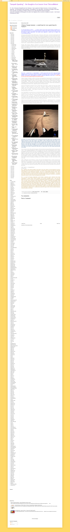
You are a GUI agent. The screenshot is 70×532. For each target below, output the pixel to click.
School (12, 412)
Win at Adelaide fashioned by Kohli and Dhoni (14, 94)
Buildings (12, 218)
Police (12, 393)
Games (12, 292)
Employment (12, 266)
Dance (12, 249)
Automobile (12, 200)
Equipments (12, 268)
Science (12, 413)
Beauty (12, 205)
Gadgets (12, 291)
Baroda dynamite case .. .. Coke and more (14, 64)
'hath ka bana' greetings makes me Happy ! (14, 108)
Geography (12, 296)
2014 (12, 171)
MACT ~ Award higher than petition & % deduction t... (14, 143)
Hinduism (12, 305)
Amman (12, 187)
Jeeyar (12, 322)
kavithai (12, 326)
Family (12, 272)
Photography (12, 388)
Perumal (12, 383)
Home (9, 20)
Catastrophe (12, 225)
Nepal (11, 373)
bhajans (12, 209)
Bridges (12, 215)
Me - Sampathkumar (14, 20)
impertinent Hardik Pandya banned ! (14, 102)
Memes (12, 352)
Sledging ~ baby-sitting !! (14, 127)
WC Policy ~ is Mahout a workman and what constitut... (14, 139)
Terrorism (12, 450)
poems (12, 392)
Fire (11, 278)
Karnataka (12, 325)
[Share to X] (45, 191)
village (12, 475)
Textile (12, 451)
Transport (12, 461)
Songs (12, 429)
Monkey (12, 359)
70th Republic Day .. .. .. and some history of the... (14, 73)
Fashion (12, 273)
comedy (12, 235)
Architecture (12, 196)
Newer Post (23, 223)
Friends (12, 286)
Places (12, 390)
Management (13, 343)
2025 (12, 35)
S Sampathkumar (14, 26)
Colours (12, 234)
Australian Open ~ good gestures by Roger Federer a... (14, 82)
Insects (12, 313)
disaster (12, 253)
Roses (12, 408)
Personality (12, 382)
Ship (11, 418)
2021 (12, 40)
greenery (12, 302)
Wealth (12, 478)
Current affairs (13, 247)
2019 (12, 43)
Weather (12, 479)
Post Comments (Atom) (28, 225)
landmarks (12, 330)
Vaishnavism (12, 468)
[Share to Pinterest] (47, 191)
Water (11, 477)
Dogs (11, 255)
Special (12, 430)
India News (12, 311)
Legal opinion (13, 333)
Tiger (11, 457)
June (12, 52)
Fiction (12, 275)
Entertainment (13, 267)
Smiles (12, 426)
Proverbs (12, 397)
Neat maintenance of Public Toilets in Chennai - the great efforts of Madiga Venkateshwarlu (28, 505)
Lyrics (11, 341)
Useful (12, 467)
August (13, 49)
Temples (12, 448)
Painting (12, 378)
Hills (11, 304)
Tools (11, 458)
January (13, 58)
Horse (11, 307)
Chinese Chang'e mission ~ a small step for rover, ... (14, 113)
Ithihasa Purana (13, 321)
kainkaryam (12, 324)
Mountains (12, 363)
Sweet (12, 442)
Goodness (12, 301)
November (13, 45)
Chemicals (12, 228)
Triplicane (12, 465)
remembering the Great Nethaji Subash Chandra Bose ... (14, 76)
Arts (11, 198)
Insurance (12, 316)
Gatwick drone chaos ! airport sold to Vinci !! (14, 154)
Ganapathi (12, 293)
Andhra (12, 189)
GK (11, 297)
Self (11, 417)
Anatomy (12, 188)
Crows (12, 245)
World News (12, 484)
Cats (11, 226)
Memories (12, 354)
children (12, 230)
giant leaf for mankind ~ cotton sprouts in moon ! (14, 91)
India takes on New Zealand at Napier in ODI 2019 (14, 79)
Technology (12, 447)
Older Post (58, 223)
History (12, 306)
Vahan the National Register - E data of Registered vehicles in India (21, 502)
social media (12, 427)
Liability (12, 335)
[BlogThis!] (44, 191)
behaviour (12, 206)
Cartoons (12, 224)
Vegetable (12, 470)
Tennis (12, 449)
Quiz (11, 399)
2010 (12, 176)
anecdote (12, 190)
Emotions (12, 265)
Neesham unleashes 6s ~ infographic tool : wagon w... (14, 119)
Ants (11, 195)
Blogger (37, 518)
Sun (11, 441)
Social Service (13, 428)
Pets (11, 384)
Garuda (12, 295)
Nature (12, 372)
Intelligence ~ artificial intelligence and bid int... (14, 151)
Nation (12, 371)
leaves (12, 332)
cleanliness (12, 233)
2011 (12, 175)
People (12, 381)
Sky (11, 422)
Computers (12, 237)
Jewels (12, 323)
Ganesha (12, 294)
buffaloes (12, 217)
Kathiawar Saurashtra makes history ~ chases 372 (14, 85)
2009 (12, 177)
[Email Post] (41, 191)
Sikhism (12, 420)
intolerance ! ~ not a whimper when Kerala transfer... (14, 67)
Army (11, 197)
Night (11, 374)
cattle (11, 227)
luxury (11, 340)
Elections (12, 263)
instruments (12, 315)
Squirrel (12, 432)
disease (12, 254)
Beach (12, 204)
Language (12, 331)
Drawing (12, 258)
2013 (12, 172)
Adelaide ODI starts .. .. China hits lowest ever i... (14, 97)
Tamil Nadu (12, 446)
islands (12, 320)
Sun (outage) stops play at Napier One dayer (14, 70)
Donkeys (12, 256)
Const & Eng (12, 238)
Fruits (11, 287)
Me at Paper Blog (20, 20)
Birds (11, 210)
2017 (12, 167)
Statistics (12, 436)
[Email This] (43, 191)
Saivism (12, 410)
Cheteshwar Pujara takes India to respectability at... (14, 122)
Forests (12, 285)
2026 (12, 34)
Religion (12, 403)
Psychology (12, 398)
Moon (11, 361)
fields (11, 276)
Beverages (12, 208)
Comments (12, 524)
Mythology (12, 369)
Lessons (12, 334)
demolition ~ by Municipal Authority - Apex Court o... (14, 148)
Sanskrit (12, 411)
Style (11, 439)
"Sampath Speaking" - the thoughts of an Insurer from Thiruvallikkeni (34, 4)
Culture (12, 246)
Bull (11, 219)
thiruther (12, 455)
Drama (12, 257)
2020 (12, 42)
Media (12, 350)
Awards (12, 201)
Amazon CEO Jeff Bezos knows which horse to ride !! (14, 133)
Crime (11, 244)
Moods (12, 360)
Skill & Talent (12, 421)
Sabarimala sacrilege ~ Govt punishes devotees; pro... (14, 130)
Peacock (12, 380)
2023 (12, 38)
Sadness (12, 409)
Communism (12, 236)
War (11, 476)
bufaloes (12, 216)
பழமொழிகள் (12, 485)
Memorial (12, 353)
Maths (11, 349)
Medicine (12, 351)
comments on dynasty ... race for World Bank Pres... (14, 100)
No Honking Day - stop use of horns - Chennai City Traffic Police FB (25, 510)
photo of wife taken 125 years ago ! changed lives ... (14, 157)
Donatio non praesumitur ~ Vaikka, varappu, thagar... (14, 160)
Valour (12, 469)
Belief (11, 207)
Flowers (12, 283)
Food (11, 284)
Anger (11, 191)
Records (12, 402)
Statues (12, 437)
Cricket (12, 243)
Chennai (12, 229)
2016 (12, 168)
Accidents (12, 181)
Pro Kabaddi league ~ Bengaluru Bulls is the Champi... (14, 116)
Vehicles (12, 471)
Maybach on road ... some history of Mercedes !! (14, 145)
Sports (12, 431)
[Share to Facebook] (46, 191)
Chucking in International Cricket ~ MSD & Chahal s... (14, 88)
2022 (12, 39)
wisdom (12, 480)
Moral (11, 362)
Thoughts (12, 456)
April (12, 54)
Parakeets (12, 379)
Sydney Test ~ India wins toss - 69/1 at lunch (14, 125)
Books (12, 214)
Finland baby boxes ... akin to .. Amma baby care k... (14, 163)
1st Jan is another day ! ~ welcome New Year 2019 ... (14, 136)
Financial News (13, 277)
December (13, 44)
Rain (11, 401)
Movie (11, 364)
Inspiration (12, 314)
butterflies (12, 220)
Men (11, 355)
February (13, 57)
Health (12, 303)
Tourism (12, 459)
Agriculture (12, 185)
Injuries (12, 312)
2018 (12, 166)
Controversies (13, 239)
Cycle (11, 248)
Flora (11, 282)
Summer (12, 440)
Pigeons (12, 389)
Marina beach (13, 344)
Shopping (12, 419)
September (13, 48)
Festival (12, 274)
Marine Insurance (13, 345)
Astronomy (12, 199)
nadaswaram (13, 370)
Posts (12, 522)
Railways (12, 400)
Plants (12, 391)
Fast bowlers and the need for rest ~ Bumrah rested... (14, 105)
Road (11, 407)
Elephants (12, 264)
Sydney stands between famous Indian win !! (14, 110)
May (12, 53)
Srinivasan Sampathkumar (14, 30)
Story (11, 438)
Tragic (12, 460)
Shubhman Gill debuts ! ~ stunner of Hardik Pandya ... (14, 60)
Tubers (12, 466)
